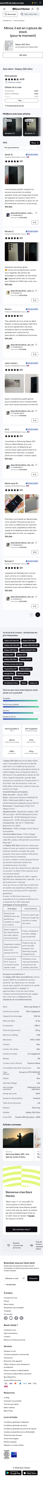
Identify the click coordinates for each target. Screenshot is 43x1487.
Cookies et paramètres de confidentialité (19, 1432)
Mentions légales (10, 1442)
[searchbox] (31, 14)
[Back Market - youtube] (11, 1318)
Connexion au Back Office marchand (17, 1374)
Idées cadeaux (9, 1407)
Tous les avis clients (11, 1404)
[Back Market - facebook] (16, 1318)
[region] (21, 127)
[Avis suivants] (37, 614)
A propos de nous (10, 1298)
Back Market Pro (10, 1377)
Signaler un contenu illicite (14, 1445)
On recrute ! (8, 1314)
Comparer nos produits (13, 1401)
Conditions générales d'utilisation (16, 1422)
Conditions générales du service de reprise (20, 1429)
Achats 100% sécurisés (12, 1380)
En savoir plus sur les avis (15, 105)
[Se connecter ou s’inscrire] (32, 9)
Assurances (8, 1358)
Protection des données (13, 1435)
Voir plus (8, 206)
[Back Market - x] (21, 1318)
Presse (6, 1301)
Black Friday (8, 1411)
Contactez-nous (10, 1330)
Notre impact (9, 1304)
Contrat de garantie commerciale (16, 1354)
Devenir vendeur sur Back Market (16, 1370)
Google (31, 1216)
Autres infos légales (11, 1438)
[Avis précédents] (31, 614)
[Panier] (37, 9)
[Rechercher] (22, 14)
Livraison (7, 1336)
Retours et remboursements (14, 1340)
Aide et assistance (11, 1333)
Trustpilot (7, 1311)
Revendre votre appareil (13, 1361)
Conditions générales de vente (15, 1425)
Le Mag (6, 1398)
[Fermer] (40, 3)
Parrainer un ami (10, 1351)
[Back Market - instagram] (6, 1318)
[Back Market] (21, 9)
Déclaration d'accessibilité (14, 1308)
